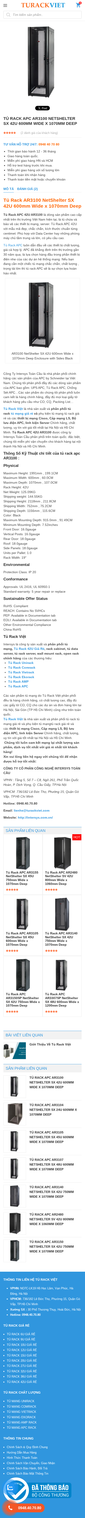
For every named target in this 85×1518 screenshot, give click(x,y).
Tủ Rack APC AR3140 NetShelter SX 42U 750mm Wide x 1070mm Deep (51, 1191)
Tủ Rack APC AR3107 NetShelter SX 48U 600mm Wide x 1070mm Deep (51, 1164)
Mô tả (8, 189)
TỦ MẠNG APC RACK (21, 1427)
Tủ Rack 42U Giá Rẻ (29, 649)
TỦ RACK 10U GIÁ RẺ (22, 1345)
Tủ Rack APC (12, 245)
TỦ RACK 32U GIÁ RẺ (22, 1371)
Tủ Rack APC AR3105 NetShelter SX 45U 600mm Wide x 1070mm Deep (51, 1137)
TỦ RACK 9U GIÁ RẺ (21, 1339)
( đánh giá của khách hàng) (39, 133)
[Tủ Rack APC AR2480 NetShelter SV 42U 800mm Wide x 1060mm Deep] (15, 1223)
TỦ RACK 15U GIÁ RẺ (22, 1355)
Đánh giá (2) (27, 189)
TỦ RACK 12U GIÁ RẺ (22, 1350)
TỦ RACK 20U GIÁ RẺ (22, 1360)
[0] (78, 6)
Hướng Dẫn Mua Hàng (21, 1452)
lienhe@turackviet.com (31, 810)
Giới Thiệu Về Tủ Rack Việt (50, 1044)
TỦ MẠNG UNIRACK (20, 1401)
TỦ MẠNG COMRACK (21, 1406)
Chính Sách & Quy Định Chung (27, 1447)
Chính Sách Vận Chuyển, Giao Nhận (31, 1463)
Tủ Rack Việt (35, 1515)
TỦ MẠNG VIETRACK (21, 1411)
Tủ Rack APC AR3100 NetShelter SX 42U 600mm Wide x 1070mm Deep (51, 1082)
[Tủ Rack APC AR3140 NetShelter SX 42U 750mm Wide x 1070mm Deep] (15, 1196)
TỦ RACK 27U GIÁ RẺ (22, 1366)
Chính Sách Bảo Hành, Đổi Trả (27, 1468)
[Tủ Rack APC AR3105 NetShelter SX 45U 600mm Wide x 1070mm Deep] (15, 1141)
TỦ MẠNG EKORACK (21, 1417)
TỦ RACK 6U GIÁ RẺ (21, 1334)
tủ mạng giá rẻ (22, 413)
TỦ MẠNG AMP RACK (22, 1422)
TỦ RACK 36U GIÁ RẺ (22, 1376)
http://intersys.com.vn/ (35, 817)
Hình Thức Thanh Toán (22, 1457)
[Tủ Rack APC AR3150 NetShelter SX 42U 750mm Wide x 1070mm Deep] (15, 1251)
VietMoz (70, 1515)
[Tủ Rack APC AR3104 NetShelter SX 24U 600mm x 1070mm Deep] (15, 1114)
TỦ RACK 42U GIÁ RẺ (22, 1382)
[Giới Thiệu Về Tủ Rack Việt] (15, 1050)
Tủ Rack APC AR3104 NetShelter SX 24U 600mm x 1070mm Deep (53, 1109)
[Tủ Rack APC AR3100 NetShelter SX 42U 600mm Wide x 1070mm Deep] (15, 1087)
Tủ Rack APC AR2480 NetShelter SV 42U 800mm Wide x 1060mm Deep (51, 1219)
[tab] (8, 189)
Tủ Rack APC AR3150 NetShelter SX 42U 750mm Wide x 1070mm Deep (51, 1246)
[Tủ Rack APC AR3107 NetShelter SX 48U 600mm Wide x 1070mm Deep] (15, 1169)
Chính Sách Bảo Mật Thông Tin (27, 1473)
